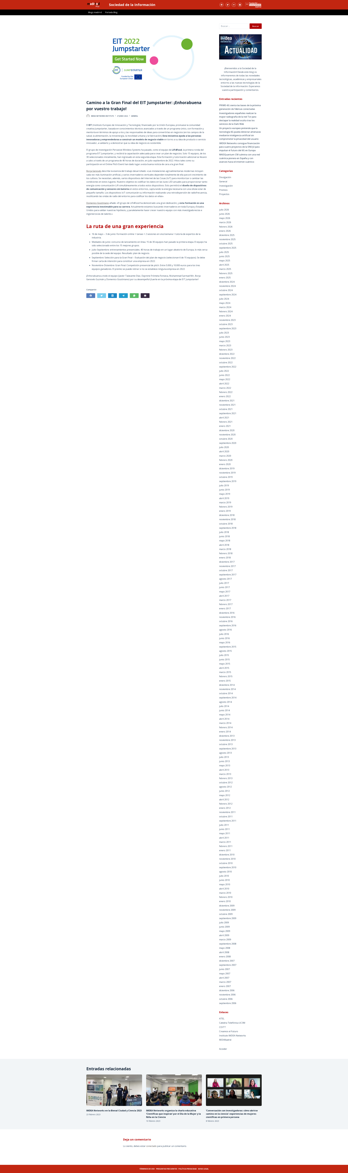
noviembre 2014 (227, 689)
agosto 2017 (225, 578)
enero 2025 (225, 277)
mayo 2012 (224, 795)
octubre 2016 (226, 621)
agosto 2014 (225, 701)
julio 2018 (224, 532)
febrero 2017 (225, 604)
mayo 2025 (224, 260)
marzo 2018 (225, 549)
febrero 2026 (225, 226)
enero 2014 (225, 731)
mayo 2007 (224, 973)
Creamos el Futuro (228, 1031)
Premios (223, 189)
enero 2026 (225, 230)
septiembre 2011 (227, 820)
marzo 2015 (225, 672)
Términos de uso (147, 1169)
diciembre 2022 (226, 353)
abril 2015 (224, 667)
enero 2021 (225, 426)
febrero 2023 (225, 349)
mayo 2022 (224, 379)
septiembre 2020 (227, 443)
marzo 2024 (225, 307)
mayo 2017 (224, 591)
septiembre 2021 (227, 413)
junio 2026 (224, 213)
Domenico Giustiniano (97, 203)
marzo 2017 (225, 600)
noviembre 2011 (227, 812)
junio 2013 (224, 761)
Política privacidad (187, 1169)
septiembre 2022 (227, 366)
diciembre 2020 (226, 430)
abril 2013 (224, 769)
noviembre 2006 (227, 994)
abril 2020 (224, 451)
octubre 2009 (226, 914)
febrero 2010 (225, 897)
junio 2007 (224, 969)
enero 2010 (225, 901)
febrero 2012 (225, 803)
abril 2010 (224, 888)
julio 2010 (224, 875)
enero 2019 (225, 510)
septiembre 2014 (227, 697)
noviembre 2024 (227, 286)
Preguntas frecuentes (166, 1169)
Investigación (226, 185)
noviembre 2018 (227, 519)
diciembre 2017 (226, 561)
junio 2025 (224, 256)
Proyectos (224, 194)
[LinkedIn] (112, 295)
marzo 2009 (225, 939)
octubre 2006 (226, 998)
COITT (222, 1027)
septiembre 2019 (227, 481)
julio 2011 (224, 824)
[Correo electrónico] (145, 295)
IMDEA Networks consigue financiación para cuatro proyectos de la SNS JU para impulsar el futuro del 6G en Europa (239, 147)
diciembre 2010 (226, 854)
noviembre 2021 (227, 404)
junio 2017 (224, 587)
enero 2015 (225, 680)
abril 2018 (224, 544)
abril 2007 (224, 977)
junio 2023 (224, 336)
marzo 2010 (225, 892)
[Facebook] (222, 5)
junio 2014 (224, 710)
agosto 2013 (225, 752)
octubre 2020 (226, 438)
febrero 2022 (225, 392)
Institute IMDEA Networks (232, 1035)
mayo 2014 (224, 714)
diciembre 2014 (226, 684)
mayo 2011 (224, 833)
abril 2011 (224, 837)
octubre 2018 (226, 523)
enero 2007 (225, 986)
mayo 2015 (224, 663)
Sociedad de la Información (132, 4)
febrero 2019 (225, 506)
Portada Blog (111, 12)
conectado (151, 1146)
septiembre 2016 (227, 625)
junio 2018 (224, 536)
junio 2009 (224, 926)
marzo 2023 (225, 345)
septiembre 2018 (227, 527)
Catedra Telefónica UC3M (232, 1022)
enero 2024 (225, 315)
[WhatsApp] (134, 295)
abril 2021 (224, 417)
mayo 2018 (224, 540)
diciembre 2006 (226, 990)
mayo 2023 (224, 341)
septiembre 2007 (227, 964)
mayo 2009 (224, 931)
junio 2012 (224, 790)
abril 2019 (224, 498)
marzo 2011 (225, 841)
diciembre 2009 (226, 905)
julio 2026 (224, 209)
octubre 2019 (226, 477)
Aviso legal (203, 1169)
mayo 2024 (224, 303)
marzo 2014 (225, 723)
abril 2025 (224, 264)
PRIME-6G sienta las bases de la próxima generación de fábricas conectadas (240, 107)
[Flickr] (234, 5)
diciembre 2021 (226, 400)
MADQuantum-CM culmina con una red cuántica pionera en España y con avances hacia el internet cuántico (239, 158)
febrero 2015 (225, 676)
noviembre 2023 (227, 320)
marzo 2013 (225, 774)
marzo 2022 (225, 387)
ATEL (221, 1018)
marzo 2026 (225, 222)
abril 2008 (224, 952)
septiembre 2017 (227, 574)
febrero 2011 (225, 846)
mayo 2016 (224, 642)
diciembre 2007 (226, 960)
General (134, 116)
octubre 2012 (226, 782)
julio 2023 (224, 332)
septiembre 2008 (227, 943)
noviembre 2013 (227, 740)
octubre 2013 (226, 744)
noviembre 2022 (227, 358)
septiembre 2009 (227, 918)
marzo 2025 (225, 269)
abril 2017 (224, 595)
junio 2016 (224, 638)
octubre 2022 (226, 362)
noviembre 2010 (227, 858)
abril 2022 (224, 383)
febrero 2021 (225, 421)
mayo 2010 (224, 884)
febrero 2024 (225, 311)
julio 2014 (224, 706)
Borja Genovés (93, 171)
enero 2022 (225, 396)
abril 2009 (224, 935)
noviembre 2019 (227, 472)
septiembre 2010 (227, 867)
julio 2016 (224, 634)
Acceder (223, 1048)
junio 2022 (224, 375)
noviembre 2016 (227, 617)
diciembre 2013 (226, 735)
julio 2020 (224, 447)
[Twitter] (228, 5)
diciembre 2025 (226, 235)
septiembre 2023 (227, 328)
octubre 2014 (226, 693)
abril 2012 (224, 799)
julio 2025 (224, 252)
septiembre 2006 (227, 1003)
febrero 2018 (225, 553)
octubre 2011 (226, 816)
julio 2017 (224, 583)
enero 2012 (225, 807)
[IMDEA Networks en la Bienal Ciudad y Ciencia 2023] (114, 1090)
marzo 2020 (225, 455)
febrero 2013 (225, 778)
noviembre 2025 (227, 239)
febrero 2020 (225, 460)
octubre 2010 (226, 863)
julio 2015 (224, 655)
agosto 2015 (225, 650)
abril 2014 (224, 718)
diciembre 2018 (226, 515)
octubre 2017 (226, 570)
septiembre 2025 (227, 247)
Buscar (255, 26)
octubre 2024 (226, 290)
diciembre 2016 (226, 612)
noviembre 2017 (227, 566)
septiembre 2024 (227, 294)
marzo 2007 (225, 981)
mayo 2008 (224, 947)
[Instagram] (240, 5)
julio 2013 (224, 757)
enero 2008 (225, 956)
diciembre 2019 (226, 468)
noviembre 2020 (227, 434)
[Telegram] (123, 295)
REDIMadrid (225, 1039)
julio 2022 (224, 370)
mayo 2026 (224, 218)
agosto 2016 (225, 629)
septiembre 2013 (227, 748)
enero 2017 (225, 608)
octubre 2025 (226, 243)
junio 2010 (224, 880)
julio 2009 (224, 922)
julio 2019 (224, 485)
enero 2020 (225, 464)
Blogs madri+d (95, 12)
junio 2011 (224, 829)
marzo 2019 (225, 502)
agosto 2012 (225, 786)
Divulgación (225, 177)
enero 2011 (225, 850)
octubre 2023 (226, 324)
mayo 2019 (224, 493)
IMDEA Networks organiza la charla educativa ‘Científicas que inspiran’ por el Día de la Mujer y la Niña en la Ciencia (173, 1114)
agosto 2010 (225, 871)
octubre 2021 (226, 409)
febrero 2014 (225, 727)
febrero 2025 (225, 273)
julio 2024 (224, 298)
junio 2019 (224, 489)
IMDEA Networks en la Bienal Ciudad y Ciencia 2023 (114, 1110)
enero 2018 (225, 557)
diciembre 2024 (226, 281)
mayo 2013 (224, 765)
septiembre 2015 (227, 646)
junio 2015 (224, 659)
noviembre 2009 (227, 909)
